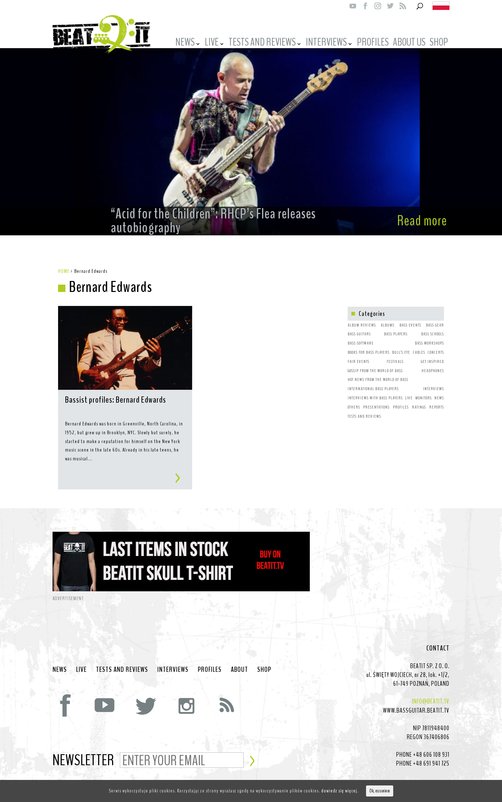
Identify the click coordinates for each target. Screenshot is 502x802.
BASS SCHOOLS (432, 334)
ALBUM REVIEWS (362, 325)
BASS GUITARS (359, 334)
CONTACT (437, 648)
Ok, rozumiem (379, 791)
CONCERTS (436, 352)
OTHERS (354, 407)
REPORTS (436, 407)
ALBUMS (387, 325)
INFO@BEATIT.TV (430, 701)
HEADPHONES (433, 371)
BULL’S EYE (401, 352)
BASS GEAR (435, 325)
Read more (422, 221)
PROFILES (373, 43)
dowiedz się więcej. (340, 790)
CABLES (419, 352)
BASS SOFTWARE (361, 343)
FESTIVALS (395, 361)
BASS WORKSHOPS (429, 343)
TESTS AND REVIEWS (262, 43)
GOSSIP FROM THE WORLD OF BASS (375, 371)
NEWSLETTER (83, 760)
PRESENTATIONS (376, 407)
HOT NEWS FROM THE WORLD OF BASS (378, 379)
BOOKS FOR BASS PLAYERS (369, 352)
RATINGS (419, 407)
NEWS (185, 43)
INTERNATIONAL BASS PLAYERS (373, 389)
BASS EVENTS (410, 325)
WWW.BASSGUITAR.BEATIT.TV (416, 710)
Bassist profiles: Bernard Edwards (115, 400)
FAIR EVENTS (358, 361)
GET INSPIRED (432, 361)
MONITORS (423, 398)
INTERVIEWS (326, 43)
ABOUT (239, 669)
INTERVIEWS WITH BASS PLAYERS (375, 398)
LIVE (212, 43)
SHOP (439, 43)
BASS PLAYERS (396, 334)
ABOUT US (409, 43)
